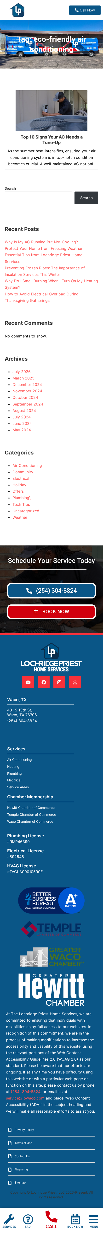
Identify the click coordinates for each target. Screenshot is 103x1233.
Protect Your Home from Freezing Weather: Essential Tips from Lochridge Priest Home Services (44, 255)
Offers (18, 491)
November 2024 (27, 391)
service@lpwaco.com (25, 1098)
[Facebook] (44, 682)
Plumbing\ (21, 497)
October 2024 (25, 397)
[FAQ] (28, 1219)
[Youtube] (28, 682)
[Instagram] (59, 682)
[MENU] (94, 1219)
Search (10, 188)
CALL (51, 1226)
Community (22, 472)
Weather (19, 517)
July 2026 (21, 371)
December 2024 (27, 384)
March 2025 (23, 378)
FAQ (28, 1226)
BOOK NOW (75, 1226)
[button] (51, 611)
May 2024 (21, 429)
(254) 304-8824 (22, 720)
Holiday (19, 484)
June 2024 (22, 423)
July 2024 (21, 417)
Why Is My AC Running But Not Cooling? (41, 242)
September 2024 (27, 404)
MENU (94, 1226)
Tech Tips (21, 504)
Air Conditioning (27, 465)
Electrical (20, 478)
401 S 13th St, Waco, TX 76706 (22, 712)
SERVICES (9, 1226)
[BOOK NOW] (75, 1219)
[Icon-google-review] (75, 682)
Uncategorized (25, 510)
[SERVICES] (9, 1219)
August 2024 (24, 410)
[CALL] (51, 1216)
